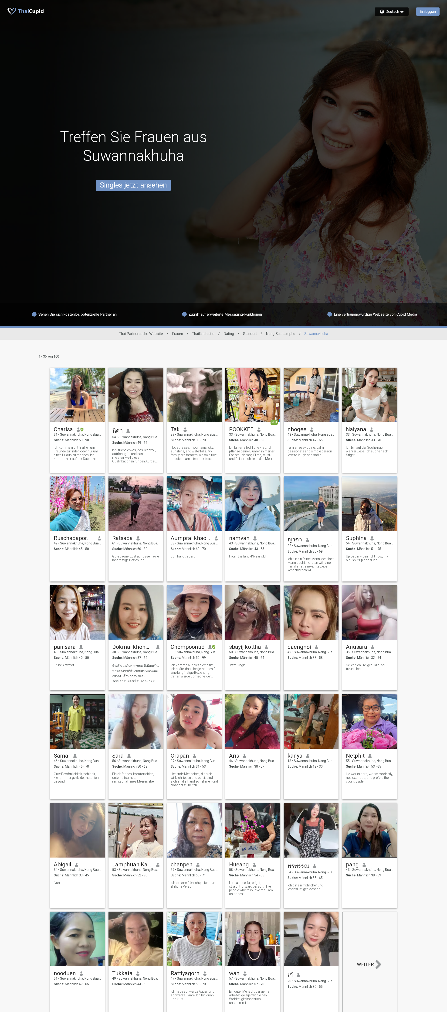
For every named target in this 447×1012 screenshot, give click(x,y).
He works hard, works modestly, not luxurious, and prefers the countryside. (369, 777)
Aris (234, 755)
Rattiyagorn (185, 973)
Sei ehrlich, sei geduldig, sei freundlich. (365, 667)
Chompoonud (188, 647)
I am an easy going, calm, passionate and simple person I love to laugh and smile (310, 451)
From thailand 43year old (247, 556)
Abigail (62, 864)
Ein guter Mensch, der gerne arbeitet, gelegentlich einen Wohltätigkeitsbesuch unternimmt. (249, 997)
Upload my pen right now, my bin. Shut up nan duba (367, 558)
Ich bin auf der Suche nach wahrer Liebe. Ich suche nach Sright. (367, 451)
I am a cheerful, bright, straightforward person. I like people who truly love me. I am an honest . (251, 888)
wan (234, 973)
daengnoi (299, 647)
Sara (118, 755)
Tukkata (122, 973)
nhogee (297, 429)
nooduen (65, 973)
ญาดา (295, 539)
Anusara (356, 647)
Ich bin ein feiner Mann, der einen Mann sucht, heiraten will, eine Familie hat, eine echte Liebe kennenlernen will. (311, 564)
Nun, (57, 883)
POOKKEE (241, 429)
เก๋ (290, 974)
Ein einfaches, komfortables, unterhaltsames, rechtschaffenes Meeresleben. (134, 777)
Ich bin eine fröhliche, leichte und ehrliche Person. (194, 884)
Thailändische (203, 334)
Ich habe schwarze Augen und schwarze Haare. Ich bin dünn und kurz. (192, 995)
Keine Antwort (64, 665)
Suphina (356, 538)
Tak (175, 429)
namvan (239, 538)
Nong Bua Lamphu (280, 334)
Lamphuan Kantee (132, 864)
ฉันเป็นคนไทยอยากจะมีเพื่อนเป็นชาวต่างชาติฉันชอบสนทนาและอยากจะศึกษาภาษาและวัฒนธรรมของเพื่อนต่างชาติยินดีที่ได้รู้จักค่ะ (135, 674)
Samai (62, 755)
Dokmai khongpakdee (132, 647)
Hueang (239, 864)
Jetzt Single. (237, 665)
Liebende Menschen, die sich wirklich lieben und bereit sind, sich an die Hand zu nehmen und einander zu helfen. (194, 779)
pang (352, 864)
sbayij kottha (245, 647)
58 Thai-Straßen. (183, 556)
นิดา (117, 430)
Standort (250, 334)
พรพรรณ (298, 866)
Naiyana (356, 429)
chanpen (182, 864)
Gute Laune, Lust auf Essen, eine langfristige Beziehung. (135, 558)
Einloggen (428, 11)
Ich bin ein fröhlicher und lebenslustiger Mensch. (305, 887)
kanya (295, 755)
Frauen (177, 334)
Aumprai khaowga (191, 538)
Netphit (355, 755)
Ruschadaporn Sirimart (74, 538)
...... (231, 774)
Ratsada (122, 538)
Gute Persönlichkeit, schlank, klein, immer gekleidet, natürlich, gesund (76, 777)
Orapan (180, 755)
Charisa (63, 429)
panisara (65, 647)
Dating (229, 334)
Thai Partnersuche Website (141, 334)
